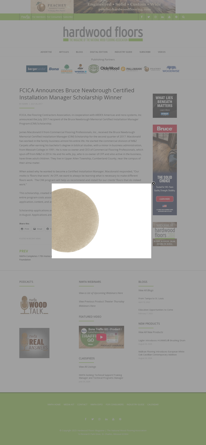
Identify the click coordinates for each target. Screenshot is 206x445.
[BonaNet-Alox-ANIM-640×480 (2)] (101, 220)
